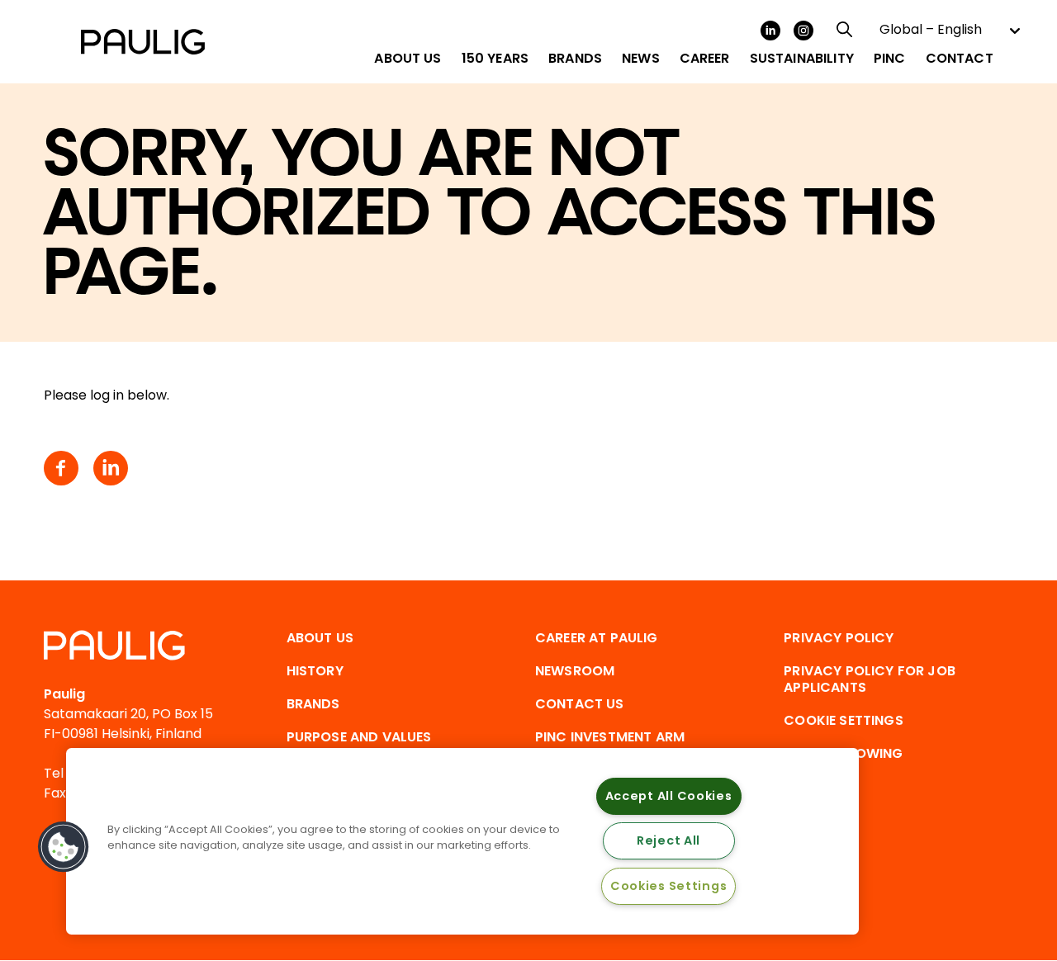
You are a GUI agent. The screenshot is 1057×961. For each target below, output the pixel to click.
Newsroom (574, 670)
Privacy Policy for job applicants (869, 679)
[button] (63, 847)
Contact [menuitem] (959, 58)
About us (320, 637)
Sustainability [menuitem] (802, 58)
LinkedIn (770, 30)
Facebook (61, 468)
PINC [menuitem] (890, 58)
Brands (313, 703)
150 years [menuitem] (495, 58)
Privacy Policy (838, 637)
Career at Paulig (596, 637)
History (315, 670)
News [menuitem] (641, 58)
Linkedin (110, 468)
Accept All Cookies (668, 796)
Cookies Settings (669, 886)
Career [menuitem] (705, 58)
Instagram (803, 30)
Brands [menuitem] (575, 58)
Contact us (579, 703)
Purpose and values (359, 736)
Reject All (668, 840)
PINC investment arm (610, 736)
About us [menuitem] (407, 58)
